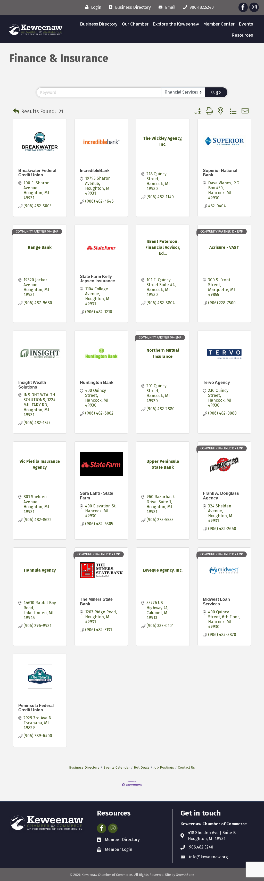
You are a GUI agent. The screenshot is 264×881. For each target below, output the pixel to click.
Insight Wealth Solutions (32, 384)
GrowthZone (185, 875)
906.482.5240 (201, 847)
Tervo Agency (216, 382)
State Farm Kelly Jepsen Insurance (97, 278)
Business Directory (99, 24)
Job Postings (163, 767)
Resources (242, 35)
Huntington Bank (96, 382)
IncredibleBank (95, 170)
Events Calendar (116, 767)
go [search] (218, 92)
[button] (16, 111)
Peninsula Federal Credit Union (36, 707)
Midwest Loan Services (216, 601)
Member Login (118, 849)
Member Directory (122, 839)
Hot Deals (142, 767)
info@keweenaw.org (208, 856)
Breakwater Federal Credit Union (37, 172)
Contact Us (186, 767)
